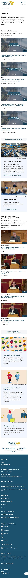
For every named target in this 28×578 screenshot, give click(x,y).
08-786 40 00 (6, 465)
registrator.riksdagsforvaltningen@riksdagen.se (15, 490)
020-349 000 (6, 474)
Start (2, 8)
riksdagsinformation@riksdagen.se (12, 476)
